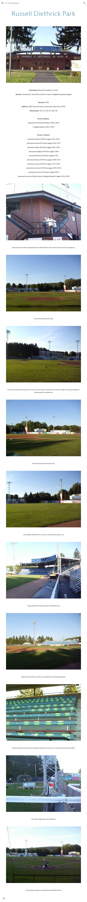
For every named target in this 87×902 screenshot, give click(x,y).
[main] (43, 13)
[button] (2, 3)
